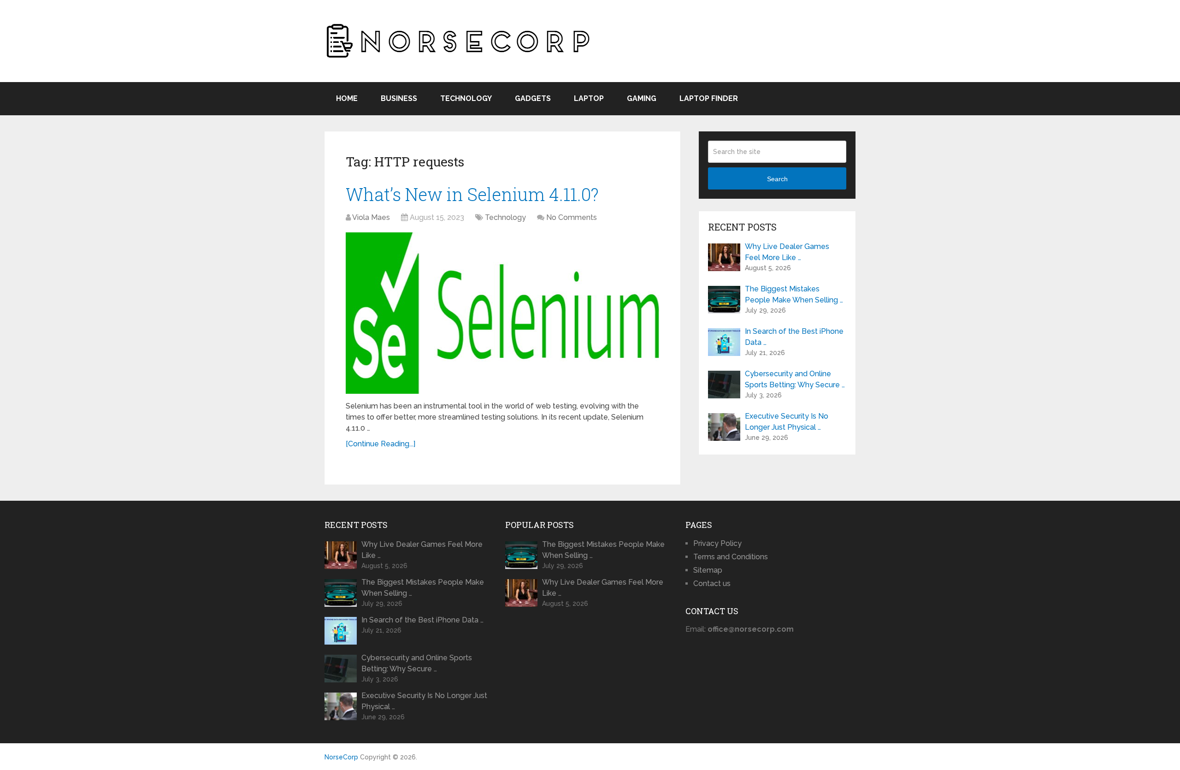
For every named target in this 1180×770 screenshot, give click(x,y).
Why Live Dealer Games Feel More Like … (787, 252)
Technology (466, 98)
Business (399, 98)
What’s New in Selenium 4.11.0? (472, 194)
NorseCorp (341, 757)
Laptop (589, 98)
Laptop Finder (708, 98)
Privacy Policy (717, 543)
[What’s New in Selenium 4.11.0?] (502, 313)
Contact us (712, 583)
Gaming (641, 98)
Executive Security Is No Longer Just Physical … (786, 422)
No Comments (571, 217)
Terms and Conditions (730, 556)
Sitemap (707, 570)
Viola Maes (371, 217)
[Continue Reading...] (380, 443)
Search (777, 179)
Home (347, 98)
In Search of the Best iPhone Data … (794, 337)
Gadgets (533, 98)
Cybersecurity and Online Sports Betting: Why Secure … (795, 379)
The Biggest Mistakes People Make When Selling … (794, 294)
